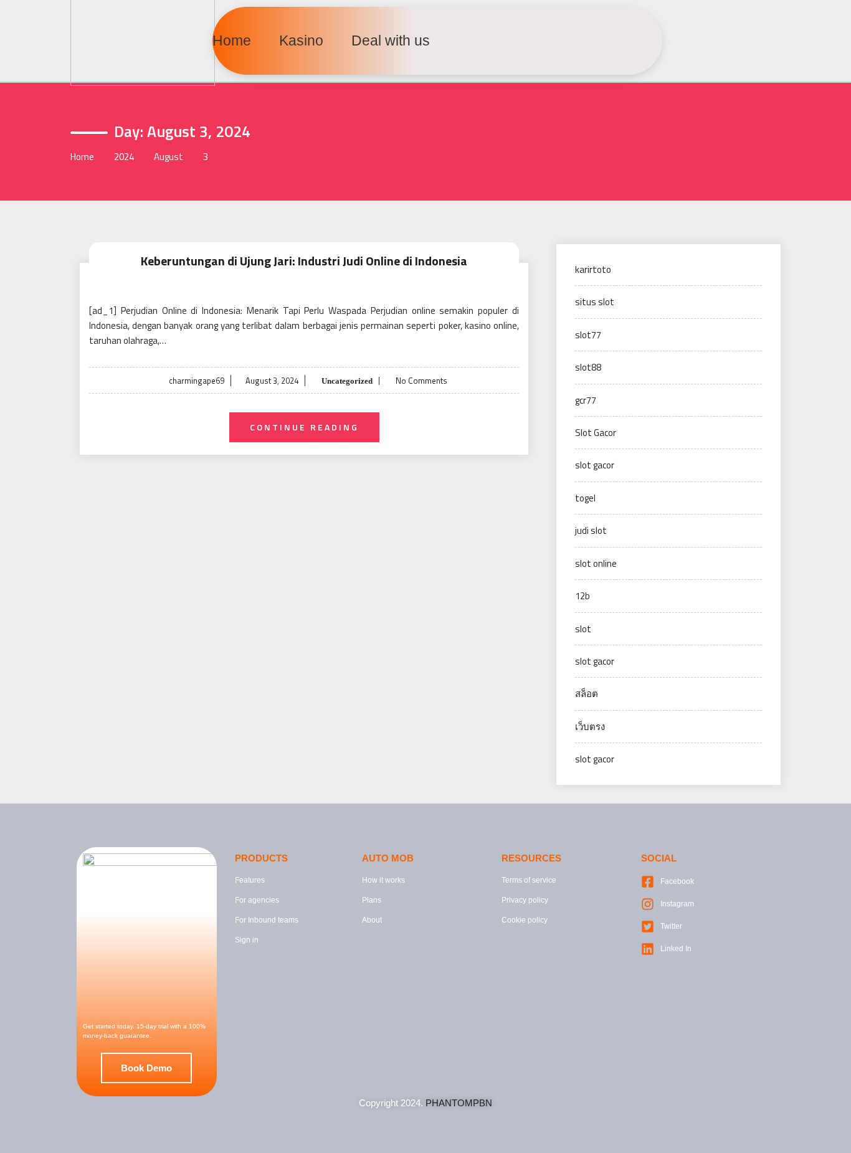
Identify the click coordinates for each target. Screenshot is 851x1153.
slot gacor (594, 465)
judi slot (591, 530)
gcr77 (585, 400)
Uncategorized (346, 381)
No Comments (421, 380)
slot (583, 629)
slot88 (588, 367)
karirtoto (593, 269)
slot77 (588, 335)
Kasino (301, 40)
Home (231, 40)
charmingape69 (196, 380)
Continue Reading (304, 427)
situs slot (594, 302)
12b (582, 596)
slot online (596, 563)
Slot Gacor (595, 432)
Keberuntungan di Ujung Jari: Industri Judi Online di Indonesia (304, 260)
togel (585, 498)
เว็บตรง (590, 726)
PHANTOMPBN (459, 1103)
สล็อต (586, 693)
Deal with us (390, 40)
